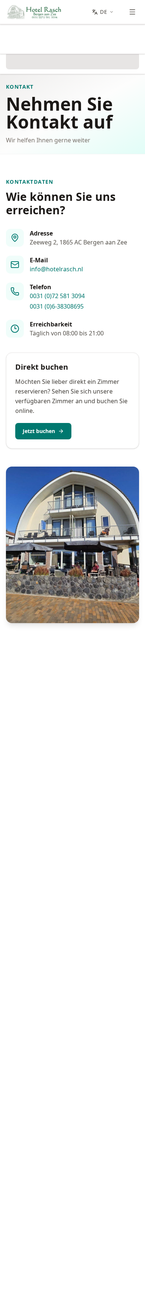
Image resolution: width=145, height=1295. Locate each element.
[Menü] (132, 12)
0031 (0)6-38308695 (57, 306)
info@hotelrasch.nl (56, 269)
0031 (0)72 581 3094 (57, 296)
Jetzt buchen (39, 431)
